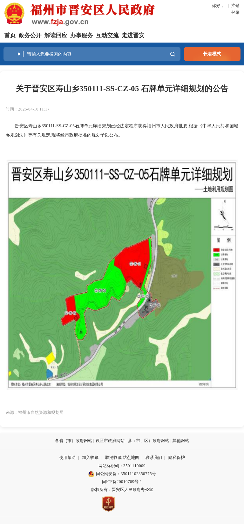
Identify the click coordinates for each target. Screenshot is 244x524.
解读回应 (55, 35)
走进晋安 (133, 35)
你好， (218, 5)
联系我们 (154, 457)
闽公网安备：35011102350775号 (126, 474)
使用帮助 (67, 457)
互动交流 (107, 35)
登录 (235, 12)
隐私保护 (176, 457)
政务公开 (30, 35)
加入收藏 (90, 457)
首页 (10, 35)
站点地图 (131, 457)
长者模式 (212, 53)
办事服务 (81, 35)
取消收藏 (113, 457)
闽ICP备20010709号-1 (122, 482)
